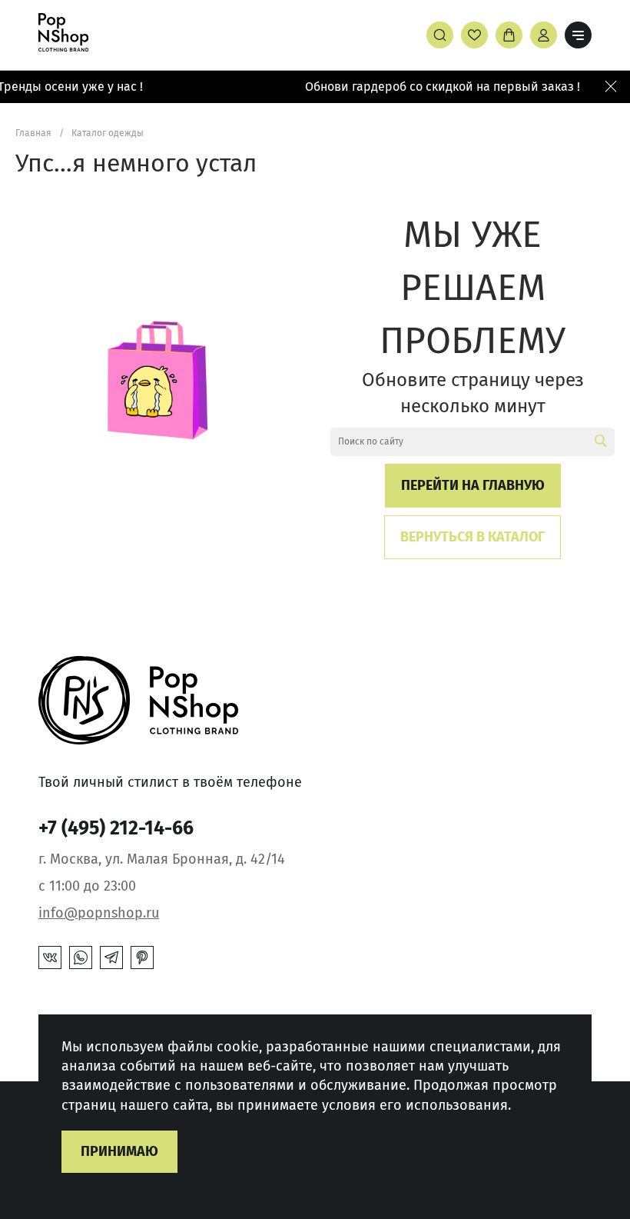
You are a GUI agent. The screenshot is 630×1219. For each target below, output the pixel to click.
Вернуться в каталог (472, 536)
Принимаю (119, 1151)
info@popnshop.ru (98, 912)
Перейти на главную (473, 485)
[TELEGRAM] (111, 957)
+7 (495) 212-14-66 (116, 828)
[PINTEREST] (142, 957)
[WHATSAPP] (80, 957)
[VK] (49, 957)
